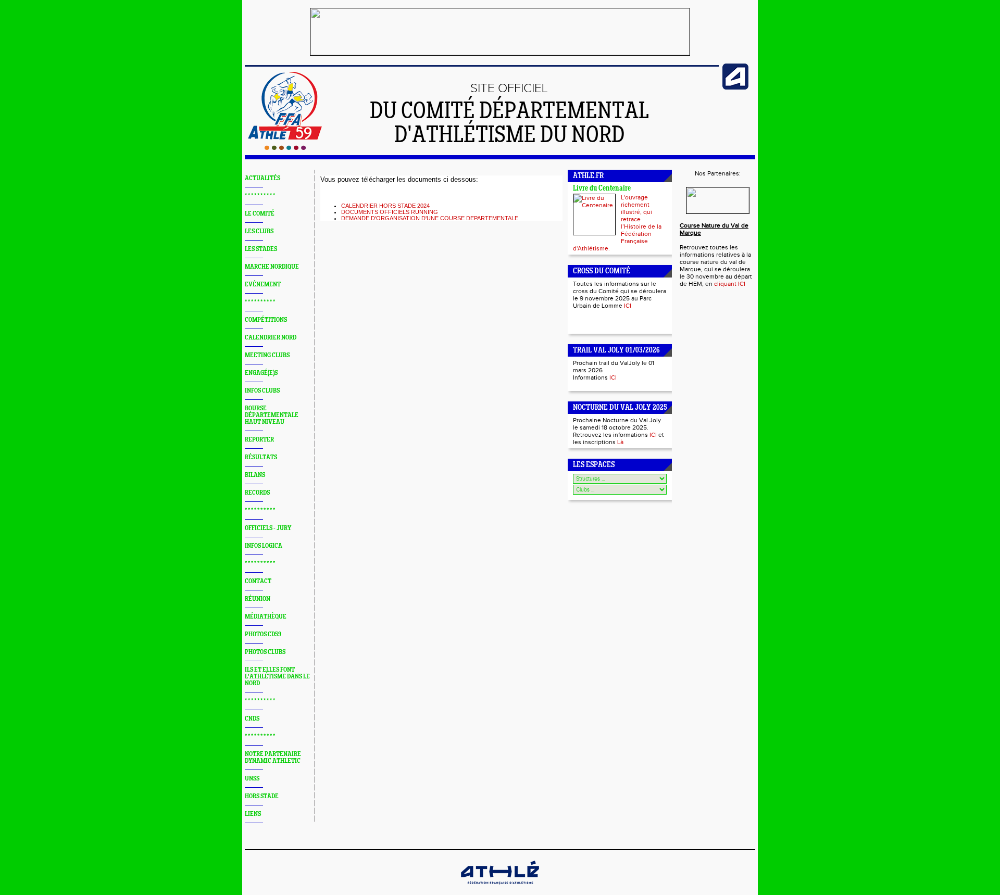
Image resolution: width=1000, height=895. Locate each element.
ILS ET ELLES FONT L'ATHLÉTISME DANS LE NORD (277, 676)
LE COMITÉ (259, 213)
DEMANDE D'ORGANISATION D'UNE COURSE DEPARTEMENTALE (429, 218)
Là (620, 442)
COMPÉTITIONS (266, 320)
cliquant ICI (729, 283)
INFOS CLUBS (262, 390)
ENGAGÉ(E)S (261, 373)
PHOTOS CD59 (263, 634)
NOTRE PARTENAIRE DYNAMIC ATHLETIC (273, 757)
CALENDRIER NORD (270, 337)
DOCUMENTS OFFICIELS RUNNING (389, 212)
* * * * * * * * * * (260, 196)
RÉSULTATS (261, 457)
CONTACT (258, 581)
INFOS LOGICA (263, 546)
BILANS (255, 475)
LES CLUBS (259, 231)
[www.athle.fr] (735, 87)
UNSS (252, 778)
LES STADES (261, 249)
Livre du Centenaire (602, 189)
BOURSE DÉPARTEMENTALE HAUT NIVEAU (271, 415)
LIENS (253, 814)
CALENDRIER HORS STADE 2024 (385, 206)
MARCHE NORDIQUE (272, 266)
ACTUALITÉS (262, 178)
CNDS (252, 718)
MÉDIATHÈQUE (265, 616)
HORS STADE (262, 796)
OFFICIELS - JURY (268, 528)
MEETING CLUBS (267, 355)
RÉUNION (257, 599)
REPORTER (259, 439)
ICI (627, 305)
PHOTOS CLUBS (265, 652)
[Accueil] (285, 148)
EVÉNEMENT (263, 284)
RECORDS (257, 492)
